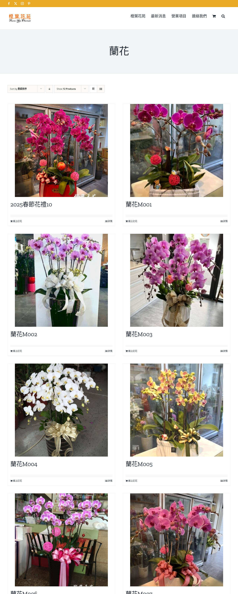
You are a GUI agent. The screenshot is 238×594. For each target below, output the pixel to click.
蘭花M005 (139, 464)
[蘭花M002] (61, 280)
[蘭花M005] (176, 410)
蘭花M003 (139, 334)
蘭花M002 (23, 334)
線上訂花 (17, 221)
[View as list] (100, 88)
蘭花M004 (23, 464)
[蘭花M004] (61, 410)
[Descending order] (49, 89)
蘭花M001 (139, 204)
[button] (223, 16)
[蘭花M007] (176, 539)
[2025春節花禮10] (61, 150)
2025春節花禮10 (31, 204)
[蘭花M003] (176, 280)
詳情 (110, 221)
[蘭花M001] (176, 150)
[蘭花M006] (61, 539)
